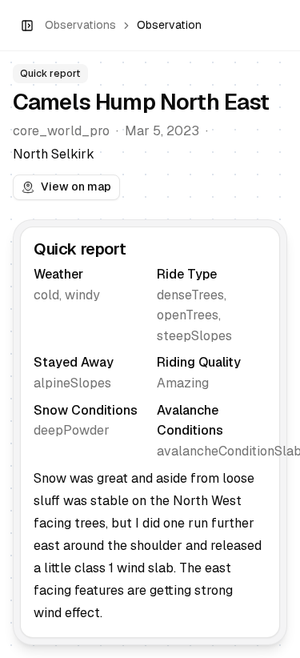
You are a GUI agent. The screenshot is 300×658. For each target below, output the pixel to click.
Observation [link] (169, 25)
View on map (76, 186)
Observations (80, 25)
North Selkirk (53, 154)
